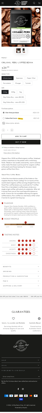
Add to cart (21, 136)
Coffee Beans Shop (17, 405)
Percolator (7, 83)
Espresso (19, 78)
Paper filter (31, 78)
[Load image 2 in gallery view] (23, 50)
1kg (20, 92)
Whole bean (7, 78)
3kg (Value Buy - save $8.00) (13, 97)
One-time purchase (12, 113)
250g (5, 92)
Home (4, 58)
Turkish (28, 83)
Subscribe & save (14, 118)
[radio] (4, 112)
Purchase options (7, 108)
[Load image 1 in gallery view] (18, 50)
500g (13, 92)
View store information (12, 153)
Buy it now (21, 142)
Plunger (18, 83)
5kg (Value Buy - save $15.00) (14, 102)
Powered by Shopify (21, 407)
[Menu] (2, 3)
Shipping (4, 70)
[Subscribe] (39, 376)
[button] (34, 3)
